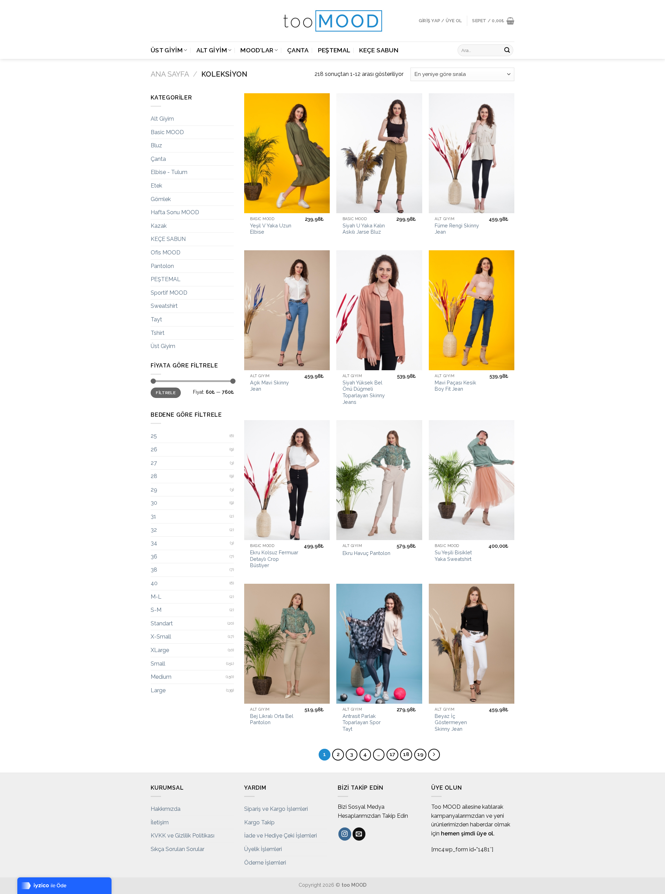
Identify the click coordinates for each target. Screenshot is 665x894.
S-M (156, 610)
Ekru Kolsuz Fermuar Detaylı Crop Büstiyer (274, 558)
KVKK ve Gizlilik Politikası (182, 835)
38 (154, 569)
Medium (161, 677)
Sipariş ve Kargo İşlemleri (276, 809)
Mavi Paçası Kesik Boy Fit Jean (455, 386)
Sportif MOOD (169, 292)
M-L (156, 596)
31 (153, 516)
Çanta (298, 50)
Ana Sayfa (170, 74)
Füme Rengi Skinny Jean (457, 229)
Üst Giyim (167, 50)
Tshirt (158, 333)
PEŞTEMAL (334, 50)
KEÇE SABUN (378, 50)
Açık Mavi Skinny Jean (269, 386)
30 (154, 503)
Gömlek (161, 199)
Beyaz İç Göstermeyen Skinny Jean (451, 722)
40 (154, 583)
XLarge (160, 650)
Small (158, 663)
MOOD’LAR (256, 50)
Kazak (159, 226)
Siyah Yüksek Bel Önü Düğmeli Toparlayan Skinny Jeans (364, 392)
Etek (156, 185)
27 (154, 463)
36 (154, 556)
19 (420, 754)
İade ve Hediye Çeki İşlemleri (280, 835)
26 (154, 449)
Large (158, 690)
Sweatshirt (164, 306)
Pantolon (162, 266)
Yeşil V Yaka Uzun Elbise (270, 229)
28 (154, 476)
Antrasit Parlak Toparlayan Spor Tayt (362, 722)
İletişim (160, 822)
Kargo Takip (259, 822)
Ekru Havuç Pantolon (366, 553)
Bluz (156, 145)
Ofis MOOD (165, 252)
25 (154, 436)
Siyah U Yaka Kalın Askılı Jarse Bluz (364, 229)
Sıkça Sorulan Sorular (177, 849)
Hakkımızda (165, 809)
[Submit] (507, 50)
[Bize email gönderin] (359, 834)
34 (154, 543)
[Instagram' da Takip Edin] (344, 834)
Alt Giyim (211, 50)
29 (154, 489)
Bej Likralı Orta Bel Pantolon (271, 719)
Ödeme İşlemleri (265, 862)
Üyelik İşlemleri (263, 849)
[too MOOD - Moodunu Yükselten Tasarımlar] (332, 21)
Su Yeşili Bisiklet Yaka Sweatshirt (453, 555)
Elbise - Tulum (169, 172)
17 (392, 754)
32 (154, 530)
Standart (162, 623)
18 (406, 754)
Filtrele (166, 392)
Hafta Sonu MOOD (175, 212)
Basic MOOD (167, 132)
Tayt (156, 319)
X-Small (161, 636)
